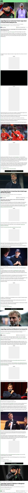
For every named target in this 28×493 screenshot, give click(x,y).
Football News (8, 19)
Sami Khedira (17, 454)
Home (1, 19)
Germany (10, 306)
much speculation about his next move (18, 360)
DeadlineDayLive (16, 270)
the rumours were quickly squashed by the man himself (12, 227)
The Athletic (11, 403)
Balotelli (2, 119)
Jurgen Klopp (4, 168)
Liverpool (13, 31)
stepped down (19, 338)
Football (4, 19)
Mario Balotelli (14, 168)
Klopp (8, 31)
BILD (6, 270)
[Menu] (27, 1)
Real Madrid (11, 454)
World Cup (3, 454)
